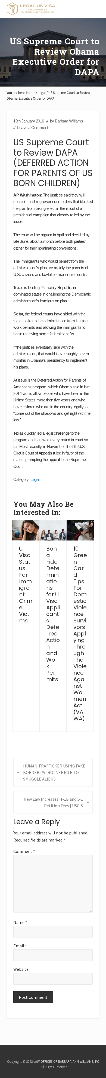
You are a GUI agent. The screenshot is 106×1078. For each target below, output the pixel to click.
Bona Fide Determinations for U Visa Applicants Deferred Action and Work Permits (53, 614)
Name (20, 922)
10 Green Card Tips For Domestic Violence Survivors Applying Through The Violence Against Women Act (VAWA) (80, 633)
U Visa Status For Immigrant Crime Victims (25, 584)
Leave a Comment (32, 127)
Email (20, 945)
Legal (34, 479)
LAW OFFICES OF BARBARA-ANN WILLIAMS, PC (66, 1061)
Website (21, 969)
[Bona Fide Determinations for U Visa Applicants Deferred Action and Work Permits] (53, 530)
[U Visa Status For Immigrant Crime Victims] (25, 530)
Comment (24, 851)
